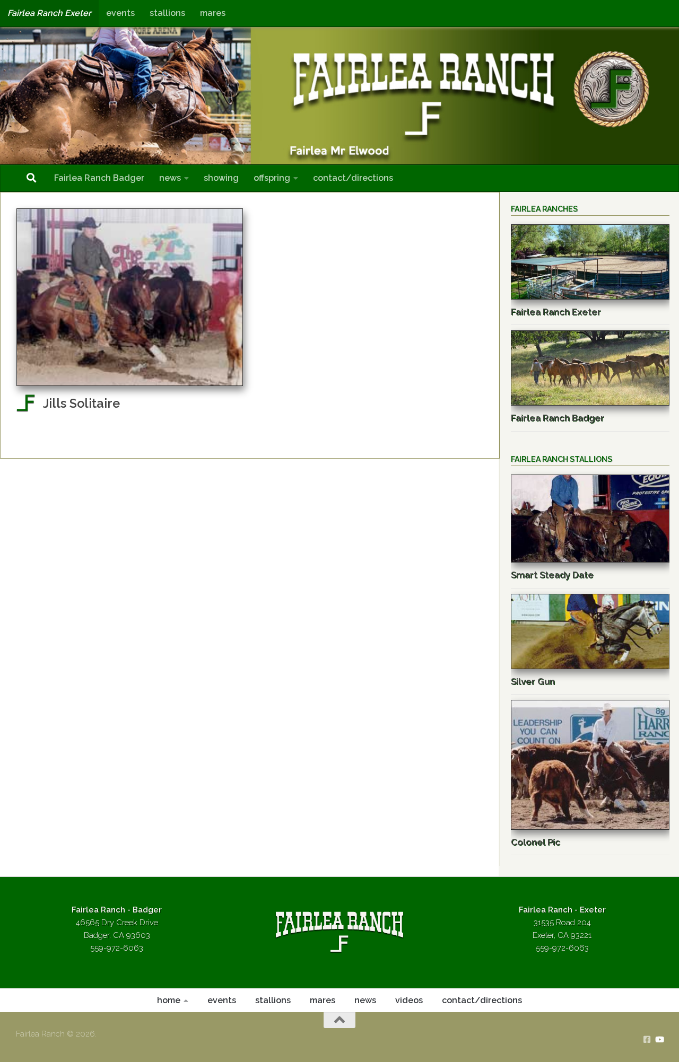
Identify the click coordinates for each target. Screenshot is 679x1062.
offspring (272, 178)
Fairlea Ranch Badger (99, 178)
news (170, 178)
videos (409, 1000)
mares (212, 13)
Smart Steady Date (552, 574)
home (168, 1000)
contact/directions (353, 178)
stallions (167, 13)
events (120, 13)
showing (221, 178)
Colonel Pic (535, 842)
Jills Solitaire (81, 403)
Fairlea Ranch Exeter (49, 13)
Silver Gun (533, 681)
